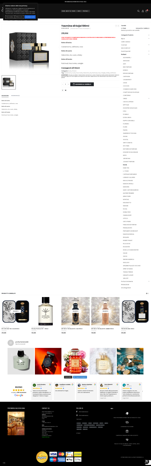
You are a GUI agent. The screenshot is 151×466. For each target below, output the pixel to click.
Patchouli (94, 73)
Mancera (79, 427)
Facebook (62, 90)
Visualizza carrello (142, 28)
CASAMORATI (127, 80)
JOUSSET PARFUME (128, 162)
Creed (90, 423)
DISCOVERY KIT (125, 48)
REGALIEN (126, 237)
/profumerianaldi (83, 411)
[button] (138, 11)
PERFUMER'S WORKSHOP (130, 231)
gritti (101, 423)
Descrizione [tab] (5, 95)
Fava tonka (79, 73)
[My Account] (143, 11)
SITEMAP (78, 433)
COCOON (126, 86)
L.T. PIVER (126, 171)
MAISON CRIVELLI (128, 184)
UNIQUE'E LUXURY (128, 275)
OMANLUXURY (127, 215)
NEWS (79, 11)
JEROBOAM (126, 158)
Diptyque (95, 423)
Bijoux (123, 39)
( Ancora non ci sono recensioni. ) (80, 28)
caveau (79, 423)
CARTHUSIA (126, 76)
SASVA (125, 256)
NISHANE (125, 206)
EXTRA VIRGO (127, 117)
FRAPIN (125, 130)
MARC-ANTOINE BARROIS (130, 190)
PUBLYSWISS (125, 457)
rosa (99, 73)
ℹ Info (4, 462)
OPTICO (125, 218)
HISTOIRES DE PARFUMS (130, 149)
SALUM (125, 253)
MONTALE (126, 199)
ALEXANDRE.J (127, 57)
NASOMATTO (127, 203)
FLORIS (125, 127)
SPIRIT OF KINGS (128, 269)
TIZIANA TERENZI (128, 272)
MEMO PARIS (127, 196)
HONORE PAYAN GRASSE (130, 152)
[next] (118, 26)
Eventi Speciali (125, 51)
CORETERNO (127, 95)
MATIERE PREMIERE (128, 193)
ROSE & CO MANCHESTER (130, 250)
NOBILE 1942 (126, 212)
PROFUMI (85, 11)
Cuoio (74, 73)
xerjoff (85, 429)
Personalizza (9, 17)
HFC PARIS (126, 146)
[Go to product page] (45, 311)
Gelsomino (86, 73)
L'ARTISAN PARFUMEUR (130, 174)
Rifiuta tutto (19, 17)
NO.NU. (125, 209)
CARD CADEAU (125, 42)
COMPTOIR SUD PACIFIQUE (131, 92)
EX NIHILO (126, 114)
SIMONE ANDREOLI (128, 259)
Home (63, 11)
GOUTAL (125, 139)
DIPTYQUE (126, 105)
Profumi (74, 71)
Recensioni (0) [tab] (15, 95)
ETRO (124, 111)
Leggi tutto (27, 299)
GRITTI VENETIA (127, 143)
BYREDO (125, 70)
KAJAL (69, 71)
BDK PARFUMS (127, 67)
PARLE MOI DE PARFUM (129, 225)
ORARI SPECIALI (45, 437)
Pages (73, 11)
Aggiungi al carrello (83, 84)
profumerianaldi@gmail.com (50, 426)
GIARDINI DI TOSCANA (129, 133)
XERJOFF (125, 278)
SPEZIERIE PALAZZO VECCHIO (131, 266)
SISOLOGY (126, 262)
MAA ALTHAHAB (128, 180)
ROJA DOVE (126, 244)
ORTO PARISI (127, 221)
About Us (68, 11)
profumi (100, 427)
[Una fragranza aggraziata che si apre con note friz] (75, 361)
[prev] (116, 26)
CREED (125, 98)
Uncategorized (126, 288)
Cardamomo (68, 73)
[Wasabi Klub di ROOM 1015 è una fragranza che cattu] (21, 361)
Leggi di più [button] (103, 398)
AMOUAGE (126, 61)
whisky (108, 73)
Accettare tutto (30, 17)
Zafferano (113, 73)
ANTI (124, 64)
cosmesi (84, 423)
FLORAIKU (126, 124)
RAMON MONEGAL (128, 234)
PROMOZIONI (125, 285)
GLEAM (125, 136)
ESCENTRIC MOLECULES (130, 108)
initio (106, 423)
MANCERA (126, 187)
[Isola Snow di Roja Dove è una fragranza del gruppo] (103, 361)
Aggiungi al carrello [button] (57, 299)
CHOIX (125, 83)
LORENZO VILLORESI (129, 177)
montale (85, 427)
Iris (90, 73)
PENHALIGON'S (127, 228)
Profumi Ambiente (127, 281)
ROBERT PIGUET (127, 240)
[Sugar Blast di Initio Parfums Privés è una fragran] (48, 361)
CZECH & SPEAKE (128, 102)
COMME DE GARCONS (129, 89)
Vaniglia (103, 73)
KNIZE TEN (126, 168)
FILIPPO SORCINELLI (128, 121)
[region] (20, 11)
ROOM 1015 (126, 247)
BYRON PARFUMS (128, 73)
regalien (79, 429)
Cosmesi (124, 45)
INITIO (125, 155)
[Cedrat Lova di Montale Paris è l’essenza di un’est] (130, 361)
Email (65, 90)
